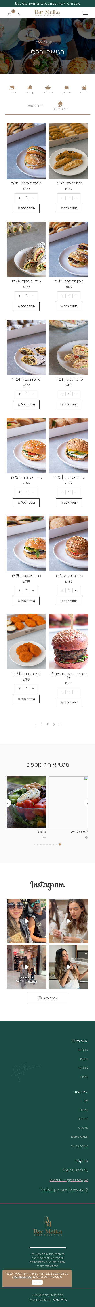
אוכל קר (66, 92)
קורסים (84, 1110)
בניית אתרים (60, 1299)
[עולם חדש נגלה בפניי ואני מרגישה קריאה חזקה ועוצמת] (68, 921)
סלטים (84, 92)
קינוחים (29, 92)
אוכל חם (47, 92)
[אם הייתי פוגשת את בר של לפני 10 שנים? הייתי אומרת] (68, 967)
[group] (68, 807)
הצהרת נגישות (79, 1146)
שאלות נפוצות (79, 1137)
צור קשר (83, 1128)
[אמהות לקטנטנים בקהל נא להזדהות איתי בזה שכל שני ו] (26, 967)
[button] (86, 802)
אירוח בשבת (60, 109)
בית (57, 42)
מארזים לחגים (35, 106)
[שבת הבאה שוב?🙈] (26, 921)
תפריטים (12, 92)
